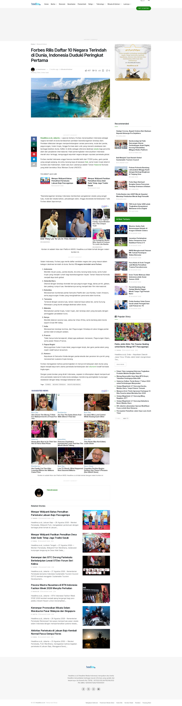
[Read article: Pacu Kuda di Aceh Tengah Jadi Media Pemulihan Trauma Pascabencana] (121, 266)
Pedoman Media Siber (107, 703)
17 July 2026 (134, 211)
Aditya (35, 614)
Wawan (35, 518)
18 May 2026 (134, 177)
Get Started (144, 8)
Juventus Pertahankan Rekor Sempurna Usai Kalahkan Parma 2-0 (138, 240)
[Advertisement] (91, 23)
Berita (53, 4)
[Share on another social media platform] (34, 164)
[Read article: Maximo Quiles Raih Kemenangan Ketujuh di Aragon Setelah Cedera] (121, 229)
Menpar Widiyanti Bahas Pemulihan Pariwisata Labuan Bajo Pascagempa (62, 180)
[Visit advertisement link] (133, 62)
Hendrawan (42, 69)
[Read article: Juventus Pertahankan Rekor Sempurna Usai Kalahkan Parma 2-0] (121, 241)
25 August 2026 (128, 350)
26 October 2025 (135, 152)
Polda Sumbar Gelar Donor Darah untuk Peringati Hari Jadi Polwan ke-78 (139, 303)
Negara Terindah (59, 384)
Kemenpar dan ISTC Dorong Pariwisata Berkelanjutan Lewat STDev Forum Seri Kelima (52, 560)
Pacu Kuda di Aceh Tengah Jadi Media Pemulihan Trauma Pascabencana (139, 265)
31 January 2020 (122, 162)
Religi (90, 4)
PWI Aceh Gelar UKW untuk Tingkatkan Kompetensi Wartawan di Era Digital (139, 206)
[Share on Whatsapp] (34, 144)
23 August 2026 (44, 637)
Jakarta (56, 138)
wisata (96, 149)
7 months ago (53, 69)
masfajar (36, 591)
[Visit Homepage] (36, 4)
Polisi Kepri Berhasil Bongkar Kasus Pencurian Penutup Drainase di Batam (139, 184)
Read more (121, 364)
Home (46, 4)
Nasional (97, 165)
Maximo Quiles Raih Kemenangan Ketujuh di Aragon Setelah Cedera (138, 228)
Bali (86, 162)
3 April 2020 (121, 136)
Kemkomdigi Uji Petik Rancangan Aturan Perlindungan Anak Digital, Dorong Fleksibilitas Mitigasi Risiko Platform (139, 145)
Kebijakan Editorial (92, 703)
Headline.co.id (46, 138)
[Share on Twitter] (34, 149)
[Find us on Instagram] (94, 689)
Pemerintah (82, 4)
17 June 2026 (134, 189)
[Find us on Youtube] (99, 689)
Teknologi (100, 4)
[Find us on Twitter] (88, 689)
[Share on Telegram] (34, 159)
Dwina (35, 541)
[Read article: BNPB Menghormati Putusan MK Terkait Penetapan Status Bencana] (121, 253)
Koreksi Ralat (129, 703)
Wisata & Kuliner (114, 4)
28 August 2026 (45, 567)
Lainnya (126, 4)
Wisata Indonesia (74, 384)
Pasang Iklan (147, 703)
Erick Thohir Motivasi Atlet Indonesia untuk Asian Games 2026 (139, 277)
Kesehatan (71, 4)
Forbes (48, 384)
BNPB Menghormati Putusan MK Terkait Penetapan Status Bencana (140, 252)
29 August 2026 (58, 185)
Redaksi (137, 703)
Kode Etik (119, 703)
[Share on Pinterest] (34, 154)
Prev (118, 418)
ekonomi (92, 367)
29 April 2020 (121, 199)
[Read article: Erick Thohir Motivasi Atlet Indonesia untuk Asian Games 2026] (121, 278)
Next (125, 418)
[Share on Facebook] (34, 139)
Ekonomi (62, 4)
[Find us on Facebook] (83, 689)
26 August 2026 (46, 591)
